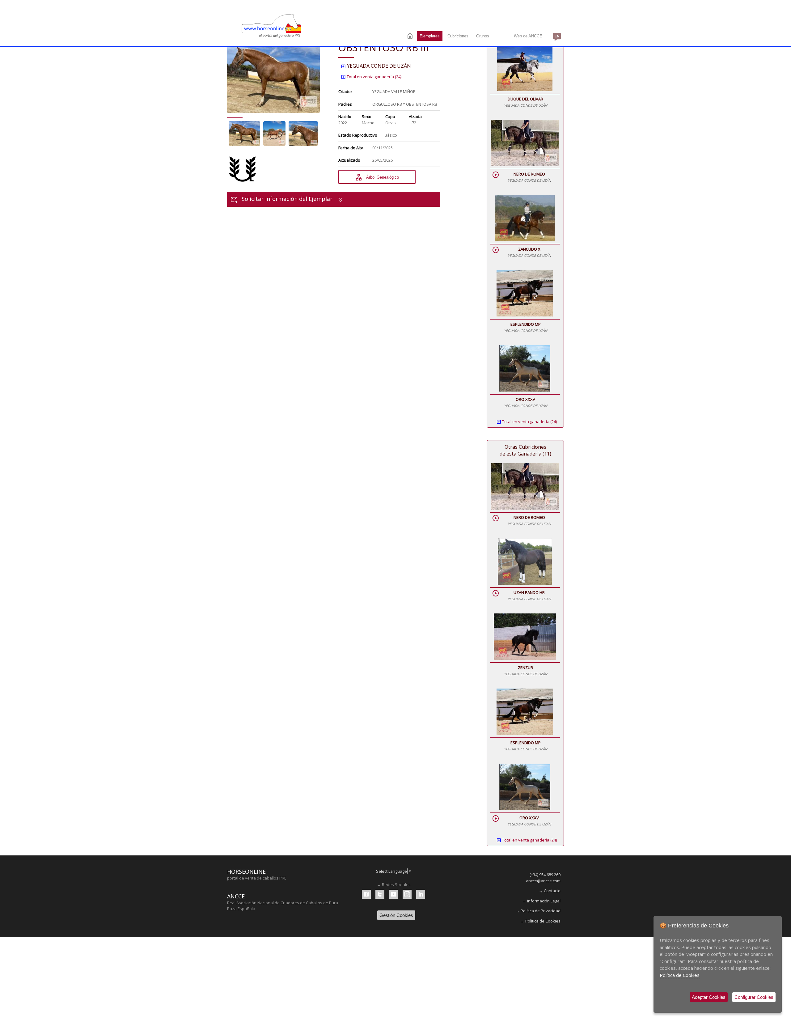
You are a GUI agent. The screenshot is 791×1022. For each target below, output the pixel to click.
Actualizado (349, 160)
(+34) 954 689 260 (545, 874)
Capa (390, 116)
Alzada (415, 116)
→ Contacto (549, 890)
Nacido (344, 116)
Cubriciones (457, 36)
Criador (345, 91)
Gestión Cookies (396, 915)
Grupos (482, 36)
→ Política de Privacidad (538, 911)
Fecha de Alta (350, 148)
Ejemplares (430, 36)
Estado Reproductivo (357, 135)
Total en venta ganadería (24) (371, 76)
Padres (345, 104)
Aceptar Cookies (708, 997)
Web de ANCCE (528, 36)
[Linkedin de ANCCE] (420, 894)
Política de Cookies (680, 975)
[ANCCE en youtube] (393, 894)
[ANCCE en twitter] (379, 894)
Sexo (366, 116)
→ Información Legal (541, 901)
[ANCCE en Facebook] (366, 894)
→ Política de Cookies (540, 921)
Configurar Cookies (753, 997)
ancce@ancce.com (543, 881)
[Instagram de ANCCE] (407, 894)
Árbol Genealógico (377, 177)
